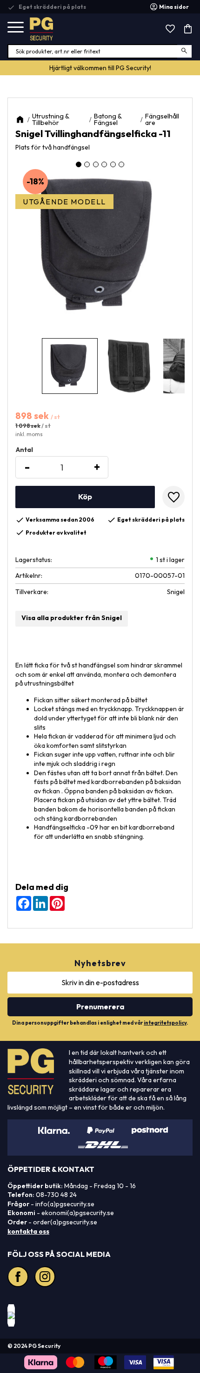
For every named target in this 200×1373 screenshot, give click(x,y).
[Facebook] (19, 1277)
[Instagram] (46, 1277)
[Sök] (185, 51)
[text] (100, 416)
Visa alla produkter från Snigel (71, 618)
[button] (15, 28)
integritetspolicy (165, 1023)
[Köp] (85, 497)
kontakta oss (28, 1231)
